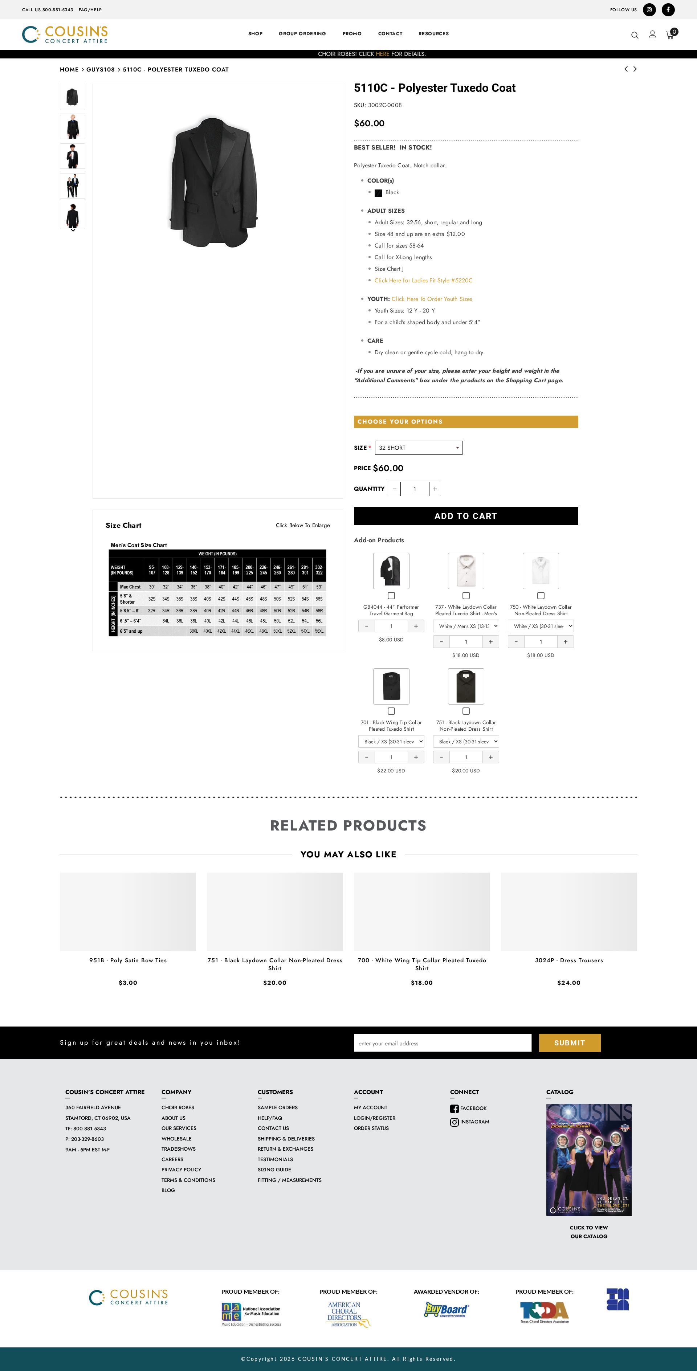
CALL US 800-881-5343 (47, 10)
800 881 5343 (89, 1128)
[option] (348, 54)
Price (362, 468)
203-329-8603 (87, 1139)
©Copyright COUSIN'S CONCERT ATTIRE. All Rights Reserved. (348, 1359)
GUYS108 (100, 69)
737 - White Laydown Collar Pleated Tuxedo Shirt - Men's (466, 610)
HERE (359, 54)
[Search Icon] (635, 34)
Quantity (369, 489)
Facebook (473, 1108)
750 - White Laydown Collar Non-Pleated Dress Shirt (541, 610)
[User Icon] (653, 34)
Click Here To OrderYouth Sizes (432, 299)
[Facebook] (668, 9)
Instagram (474, 1121)
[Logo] (64, 34)
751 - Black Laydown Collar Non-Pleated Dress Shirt (466, 726)
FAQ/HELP (90, 10)
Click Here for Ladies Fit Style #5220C (424, 280)
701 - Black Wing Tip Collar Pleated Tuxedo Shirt (391, 726)
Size (362, 448)
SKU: (360, 105)
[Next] (72, 229)
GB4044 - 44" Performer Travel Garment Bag (391, 610)
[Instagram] (649, 9)
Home (69, 69)
